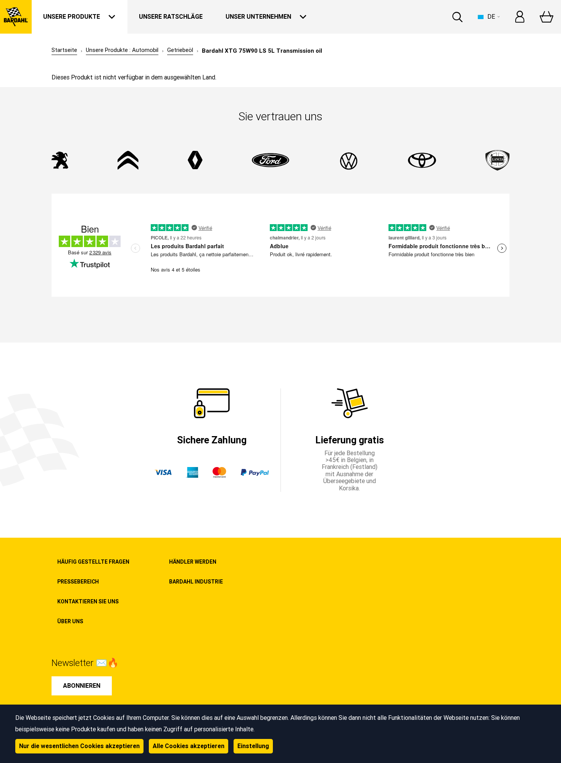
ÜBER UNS (70, 621)
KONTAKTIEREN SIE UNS (88, 601)
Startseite (64, 50)
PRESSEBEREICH (78, 582)
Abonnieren (81, 685)
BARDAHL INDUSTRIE (196, 582)
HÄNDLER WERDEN (192, 562)
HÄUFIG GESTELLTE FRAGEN (93, 562)
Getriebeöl (180, 50)
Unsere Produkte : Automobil (122, 50)
